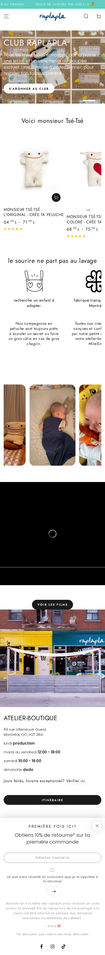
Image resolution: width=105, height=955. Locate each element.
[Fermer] (97, 825)
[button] (86, 16)
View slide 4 (60, 98)
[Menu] (6, 16)
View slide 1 (16, 98)
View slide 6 (89, 98)
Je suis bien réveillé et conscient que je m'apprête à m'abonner (52, 879)
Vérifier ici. (76, 781)
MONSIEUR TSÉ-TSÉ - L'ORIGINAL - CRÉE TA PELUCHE (34, 212)
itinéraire (52, 800)
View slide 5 (74, 98)
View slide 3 (45, 98)
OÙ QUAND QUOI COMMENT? (51, 89)
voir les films (52, 604)
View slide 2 (30, 98)
